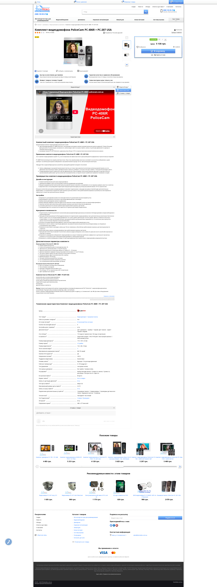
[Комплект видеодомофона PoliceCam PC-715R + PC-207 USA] (95, 447)
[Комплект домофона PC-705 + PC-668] (47, 447)
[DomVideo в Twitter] (111, 525)
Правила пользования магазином (112, 574)
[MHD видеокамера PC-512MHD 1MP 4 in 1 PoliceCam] (145, 485)
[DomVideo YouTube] (117, 525)
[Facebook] (114, 525)
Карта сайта (99, 574)
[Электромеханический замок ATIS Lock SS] (96, 485)
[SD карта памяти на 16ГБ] (120, 485)
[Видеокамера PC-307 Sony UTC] (48, 485)
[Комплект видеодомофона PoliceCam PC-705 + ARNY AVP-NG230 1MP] (143, 447)
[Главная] (35, 24)
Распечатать (179, 30)
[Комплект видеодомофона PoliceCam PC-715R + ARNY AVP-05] (168, 447)
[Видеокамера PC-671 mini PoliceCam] (72, 485)
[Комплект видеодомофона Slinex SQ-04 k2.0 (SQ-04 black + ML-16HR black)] (119, 447)
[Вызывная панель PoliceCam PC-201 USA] (169, 485)
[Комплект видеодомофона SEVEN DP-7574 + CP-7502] (71, 447)
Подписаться (170, 518)
